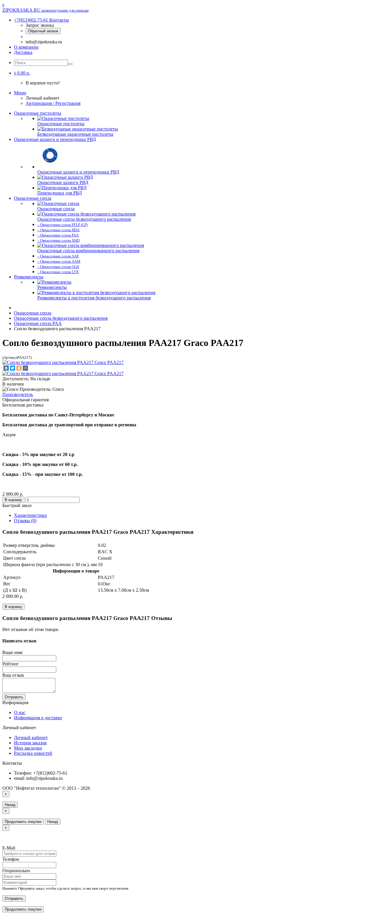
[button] (22, 72)
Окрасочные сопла (32, 198)
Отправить (14, 697)
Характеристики (30, 515)
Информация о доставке (38, 717)
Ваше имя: (12, 652)
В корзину (13, 500)
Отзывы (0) (25, 520)
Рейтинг (10, 663)
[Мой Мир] (25, 368)
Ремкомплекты (28, 276)
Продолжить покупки (23, 821)
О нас (19, 712)
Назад (10, 805)
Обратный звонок (43, 31)
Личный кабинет (31, 737)
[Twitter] (12, 368)
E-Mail (8, 847)
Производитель (17, 394)
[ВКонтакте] (6, 368)
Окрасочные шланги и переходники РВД (55, 139)
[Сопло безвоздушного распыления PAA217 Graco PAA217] (63, 362)
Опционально (16, 870)
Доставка (23, 52)
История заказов (30, 742)
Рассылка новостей (33, 753)
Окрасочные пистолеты (37, 113)
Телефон (10, 859)
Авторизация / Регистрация (53, 103)
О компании (26, 47)
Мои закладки (28, 747)
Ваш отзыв (13, 675)
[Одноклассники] (19, 368)
